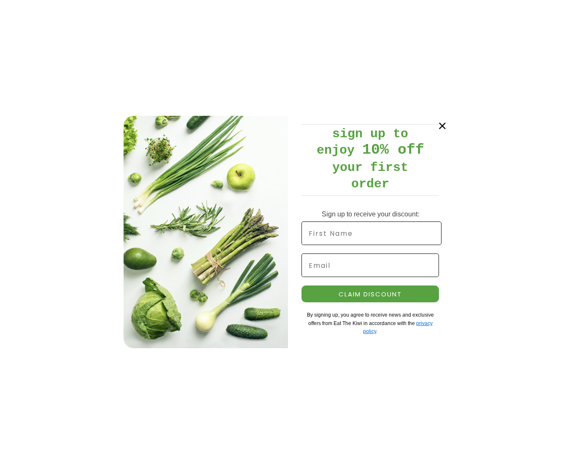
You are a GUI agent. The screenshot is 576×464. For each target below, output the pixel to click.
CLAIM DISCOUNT (370, 294)
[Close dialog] (442, 126)
